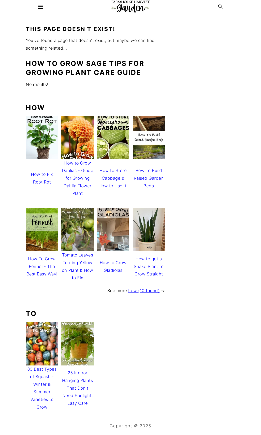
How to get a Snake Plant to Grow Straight (149, 266)
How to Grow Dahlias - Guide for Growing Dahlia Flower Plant (77, 178)
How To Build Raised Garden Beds (149, 178)
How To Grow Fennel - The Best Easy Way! (42, 266)
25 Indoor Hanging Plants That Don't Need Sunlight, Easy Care (77, 388)
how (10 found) (144, 290)
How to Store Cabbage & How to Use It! (113, 178)
